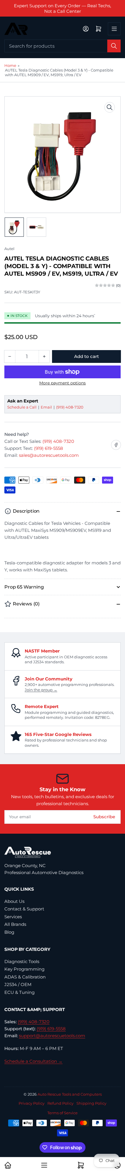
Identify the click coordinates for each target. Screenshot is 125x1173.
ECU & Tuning (19, 992)
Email (47, 407)
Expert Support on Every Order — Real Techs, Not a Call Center (62, 8)
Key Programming (24, 969)
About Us (14, 901)
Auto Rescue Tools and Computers (70, 1094)
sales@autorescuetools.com (49, 455)
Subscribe (104, 816)
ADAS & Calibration (25, 977)
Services (13, 916)
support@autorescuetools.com (52, 1035)
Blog (9, 932)
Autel (9, 248)
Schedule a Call (22, 407)
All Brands (15, 924)
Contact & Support (24, 909)
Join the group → (41, 689)
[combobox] (62, 46)
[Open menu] (114, 28)
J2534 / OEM (17, 984)
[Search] (114, 46)
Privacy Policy (31, 1103)
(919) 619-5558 (48, 448)
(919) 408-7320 (69, 407)
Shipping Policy (91, 1103)
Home (10, 65)
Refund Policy (60, 1103)
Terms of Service (62, 1112)
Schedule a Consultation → (33, 1061)
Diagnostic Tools (21, 961)
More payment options (62, 383)
